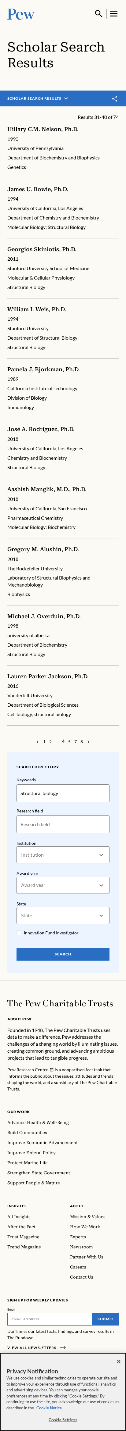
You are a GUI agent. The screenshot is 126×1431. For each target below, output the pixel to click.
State (21, 903)
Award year (28, 873)
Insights (16, 1206)
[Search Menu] (99, 14)
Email (11, 1309)
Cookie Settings (63, 1419)
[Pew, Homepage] (21, 13)
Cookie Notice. (49, 1407)
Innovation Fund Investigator (51, 932)
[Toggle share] (115, 99)
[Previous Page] (37, 741)
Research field (30, 810)
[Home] (60, 1003)
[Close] (118, 1361)
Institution (26, 843)
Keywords (26, 779)
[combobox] (21, 854)
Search (63, 954)
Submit (105, 1319)
